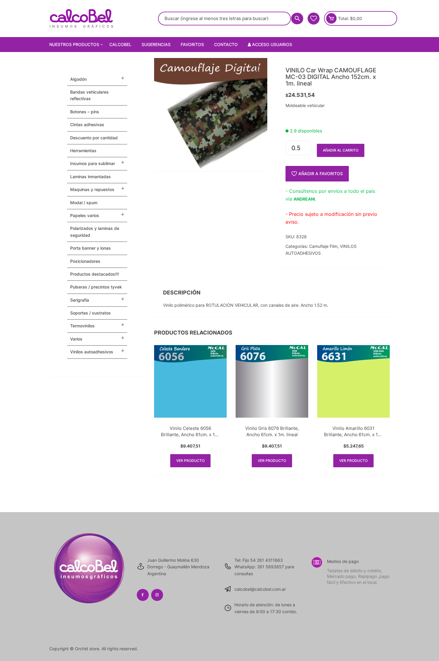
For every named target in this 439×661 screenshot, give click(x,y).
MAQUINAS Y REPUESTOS (92, 189)
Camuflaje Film (323, 246)
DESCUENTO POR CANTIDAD (94, 137)
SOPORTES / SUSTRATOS (90, 312)
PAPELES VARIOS (84, 215)
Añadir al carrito (340, 150)
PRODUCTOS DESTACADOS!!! (94, 274)
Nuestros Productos (74, 44)
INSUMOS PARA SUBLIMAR (92, 163)
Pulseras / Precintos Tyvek (96, 286)
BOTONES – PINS (84, 111)
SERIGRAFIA (79, 300)
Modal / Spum (83, 202)
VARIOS (76, 338)
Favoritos (192, 44)
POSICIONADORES (85, 261)
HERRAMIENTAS (83, 150)
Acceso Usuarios (271, 44)
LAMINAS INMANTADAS (90, 176)
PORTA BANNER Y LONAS (90, 248)
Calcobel (120, 44)
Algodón (78, 79)
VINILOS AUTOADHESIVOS (91, 351)
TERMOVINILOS (82, 325)
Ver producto (190, 460)
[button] (256, 68)
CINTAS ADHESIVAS (87, 124)
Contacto (226, 44)
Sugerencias (156, 44)
